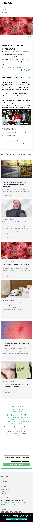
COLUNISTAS (5, 484)
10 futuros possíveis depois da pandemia (13, 141)
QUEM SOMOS (5, 489)
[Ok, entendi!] (31, 517)
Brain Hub (4, 481)
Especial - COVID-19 (6, 11)
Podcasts (4, 486)
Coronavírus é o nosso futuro (10, 138)
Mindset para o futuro (8, 135)
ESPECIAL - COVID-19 (8, 42)
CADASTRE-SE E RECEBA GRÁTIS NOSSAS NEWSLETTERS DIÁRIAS (13, 503)
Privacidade (25, 461)
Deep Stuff (4, 479)
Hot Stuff (3, 9)
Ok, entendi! (9, 519)
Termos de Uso (16, 461)
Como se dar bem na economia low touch (13, 143)
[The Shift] (7, 3)
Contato (3, 491)
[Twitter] (26, 70)
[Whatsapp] (29, 70)
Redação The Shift (9, 68)
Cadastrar (16, 464)
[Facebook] (24, 70)
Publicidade (4, 493)
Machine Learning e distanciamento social (13, 132)
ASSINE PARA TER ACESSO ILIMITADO (12, 500)
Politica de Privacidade (21, 519)
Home (2, 8)
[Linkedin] (22, 70)
